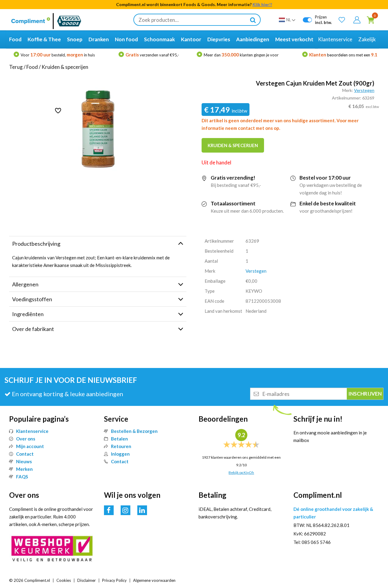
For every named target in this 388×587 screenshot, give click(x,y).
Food (32, 67)
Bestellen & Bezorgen (134, 431)
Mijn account (30, 446)
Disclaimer (86, 580)
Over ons (25, 438)
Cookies (63, 580)
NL (288, 20)
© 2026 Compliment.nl (29, 580)
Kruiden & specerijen (65, 67)
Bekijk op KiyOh (241, 472)
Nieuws (24, 461)
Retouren (121, 446)
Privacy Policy (114, 580)
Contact (25, 454)
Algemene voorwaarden (154, 580)
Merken (24, 469)
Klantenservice (32, 431)
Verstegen (364, 90)
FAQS (22, 476)
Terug (16, 67)
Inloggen (120, 454)
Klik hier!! (262, 4)
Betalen (119, 438)
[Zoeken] (252, 19)
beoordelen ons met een (343, 54)
